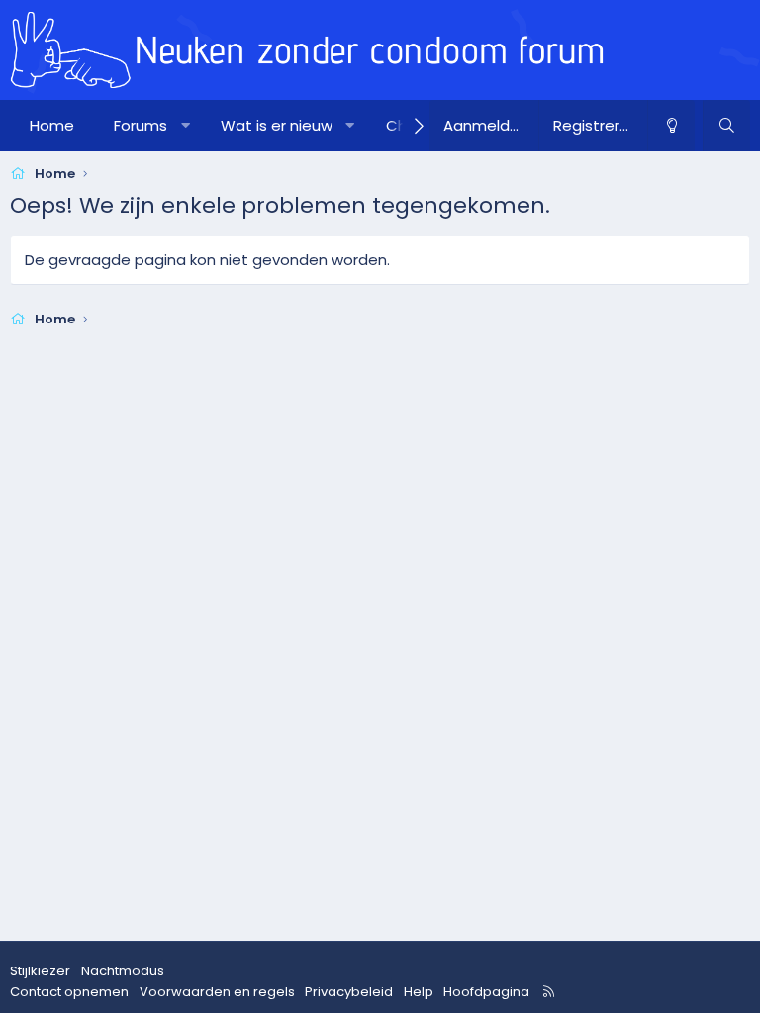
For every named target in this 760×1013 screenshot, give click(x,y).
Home (52, 125)
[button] (185, 125)
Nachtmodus (122, 971)
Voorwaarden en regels (217, 991)
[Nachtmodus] (671, 125)
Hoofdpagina (486, 991)
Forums (140, 125)
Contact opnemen (69, 991)
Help (418, 991)
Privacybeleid (349, 991)
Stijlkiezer (40, 971)
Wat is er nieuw (276, 125)
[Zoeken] (726, 125)
